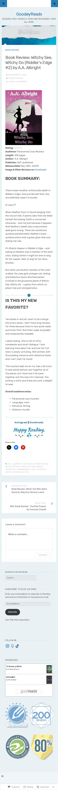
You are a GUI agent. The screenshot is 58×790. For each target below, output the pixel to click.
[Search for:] (20, 578)
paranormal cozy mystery (31, 469)
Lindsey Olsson (13, 669)
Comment (42, 555)
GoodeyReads (29, 14)
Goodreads (40, 169)
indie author (28, 466)
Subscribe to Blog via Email (21, 589)
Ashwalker (10, 677)
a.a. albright (15, 464)
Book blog (28, 464)
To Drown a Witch (14, 666)
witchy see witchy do (17, 472)
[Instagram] (7, 646)
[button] (18, 747)
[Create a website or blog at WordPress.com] (2, 776)
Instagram (20, 422)
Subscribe (12, 612)
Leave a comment (18, 81)
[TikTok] (17, 646)
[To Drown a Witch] (49, 673)
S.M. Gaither (12, 680)
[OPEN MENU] (3, 3)
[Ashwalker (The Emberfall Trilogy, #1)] (49, 683)
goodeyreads (12, 466)
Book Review (12, 50)
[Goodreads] (12, 646)
